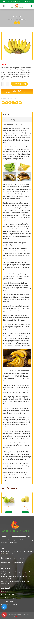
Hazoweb (18, 616)
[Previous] (1, 504)
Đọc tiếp (9, 512)
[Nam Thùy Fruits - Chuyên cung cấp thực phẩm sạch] (17, 6)
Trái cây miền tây (21, 19)
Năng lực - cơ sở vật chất (10, 604)
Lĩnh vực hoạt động (8, 594)
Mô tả (6, 115)
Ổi (8, 507)
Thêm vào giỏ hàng (19, 84)
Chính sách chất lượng (9, 598)
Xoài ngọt (25, 507)
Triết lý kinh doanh (8, 601)
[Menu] (3, 6)
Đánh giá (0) (9, 120)
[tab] (17, 114)
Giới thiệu (5, 591)
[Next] (33, 504)
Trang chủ (11, 19)
